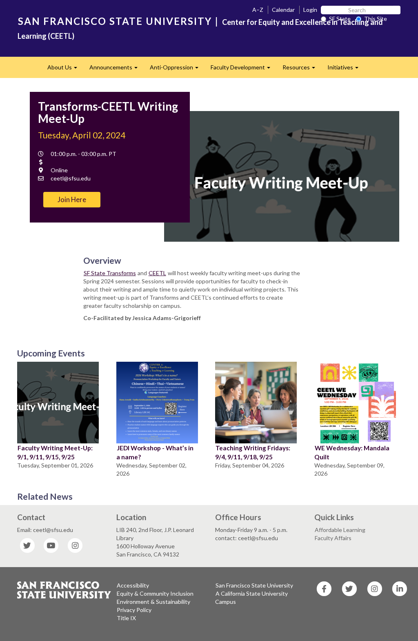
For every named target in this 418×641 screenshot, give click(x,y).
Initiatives (346, 70)
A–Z (257, 9)
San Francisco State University (254, 585)
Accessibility (133, 585)
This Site (375, 18)
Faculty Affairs (333, 537)
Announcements (116, 70)
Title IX (126, 617)
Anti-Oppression (177, 70)
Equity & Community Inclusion (155, 593)
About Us (65, 70)
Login (310, 9)
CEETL (157, 272)
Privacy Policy (134, 609)
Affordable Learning (340, 529)
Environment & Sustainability (153, 601)
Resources (301, 70)
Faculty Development (243, 70)
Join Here (72, 199)
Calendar (283, 9)
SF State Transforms (110, 272)
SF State (340, 18)
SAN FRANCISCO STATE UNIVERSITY (115, 21)
